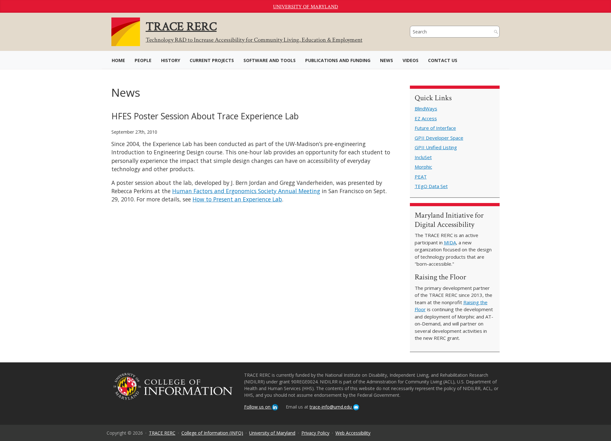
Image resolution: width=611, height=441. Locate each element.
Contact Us (442, 60)
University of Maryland (305, 7)
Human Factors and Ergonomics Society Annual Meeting (246, 191)
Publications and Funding (337, 60)
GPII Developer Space (439, 138)
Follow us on (258, 407)
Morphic (423, 167)
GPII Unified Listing (436, 147)
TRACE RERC (162, 433)
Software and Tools (269, 60)
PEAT (421, 176)
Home (118, 60)
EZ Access (426, 118)
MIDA (450, 242)
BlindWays (426, 108)
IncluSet (423, 157)
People (143, 60)
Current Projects (212, 60)
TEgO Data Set (431, 186)
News (386, 60)
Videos (410, 60)
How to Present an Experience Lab (237, 199)
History (170, 60)
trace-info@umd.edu (331, 407)
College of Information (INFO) (212, 433)
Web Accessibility (352, 433)
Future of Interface (435, 128)
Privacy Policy (315, 433)
